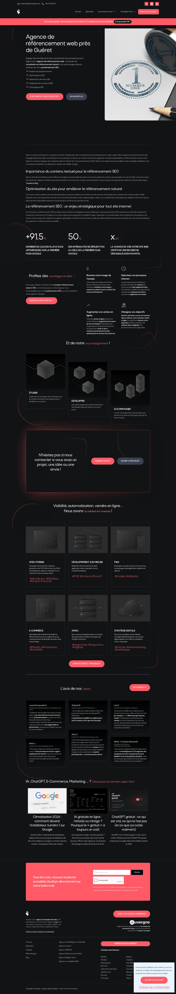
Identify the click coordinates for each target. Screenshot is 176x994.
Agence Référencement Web (70, 954)
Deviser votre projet (130, 461)
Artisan (129, 975)
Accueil (78, 12)
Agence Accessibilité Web (69, 961)
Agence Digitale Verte (67, 957)
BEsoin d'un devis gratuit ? (41, 301)
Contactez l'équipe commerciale (131, 914)
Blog (27, 957)
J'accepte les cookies (154, 980)
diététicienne (106, 972)
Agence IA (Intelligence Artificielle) (72, 942)
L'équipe (29, 950)
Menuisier (129, 972)
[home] (18, 11)
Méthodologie (31, 954)
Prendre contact (103, 461)
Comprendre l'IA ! (122, 22)
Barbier (129, 957)
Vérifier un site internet (125, 944)
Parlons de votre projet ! (148, 12)
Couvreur (130, 969)
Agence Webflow (65, 950)
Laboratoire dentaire (109, 969)
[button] (107, 12)
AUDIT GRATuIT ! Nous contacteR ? (44, 96)
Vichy (56, 922)
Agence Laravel (65, 946)
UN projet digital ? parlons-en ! (87, 664)
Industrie (129, 960)
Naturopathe (106, 963)
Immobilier (130, 963)
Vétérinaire (130, 966)
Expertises (89, 12)
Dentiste (104, 975)
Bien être (104, 966)
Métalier (104, 960)
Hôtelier (104, 957)
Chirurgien (105, 978)
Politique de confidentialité (154, 987)
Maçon (128, 978)
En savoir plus (76, 96)
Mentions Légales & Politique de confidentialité (40, 932)
